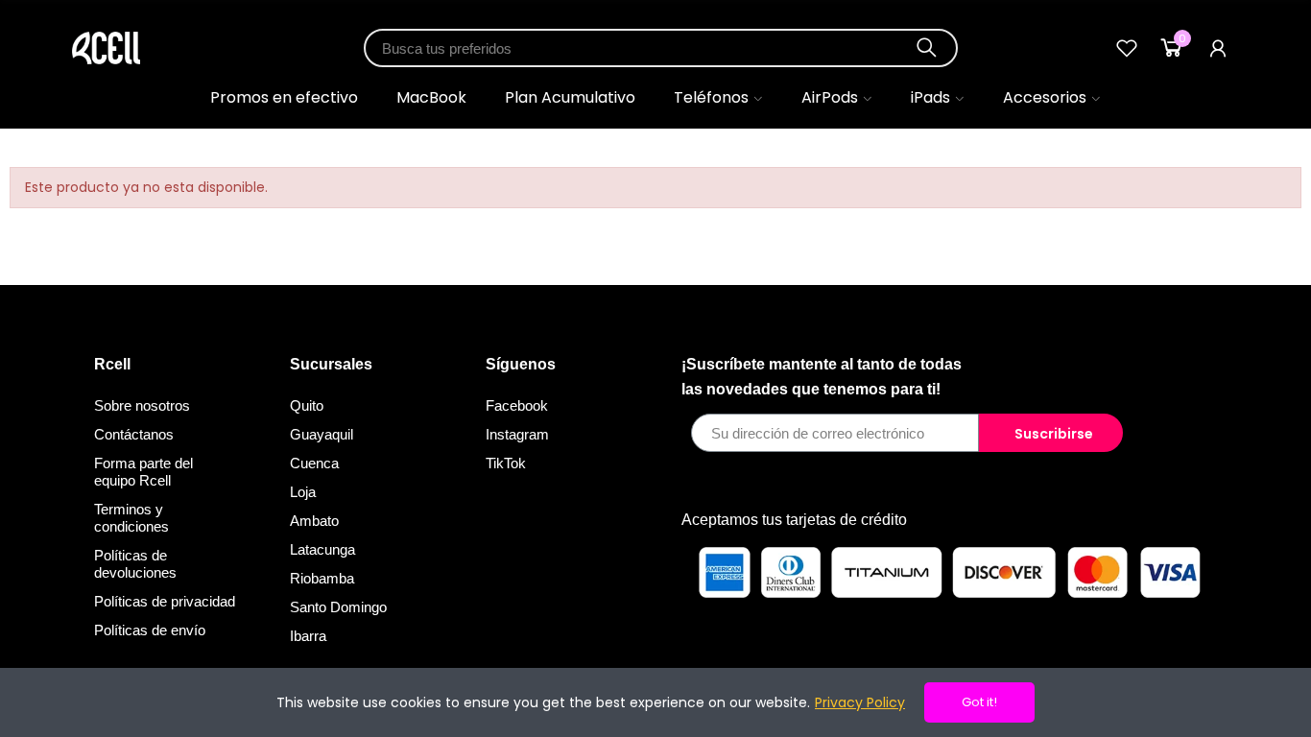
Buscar (927, 48)
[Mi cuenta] (1217, 48)
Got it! (979, 702)
